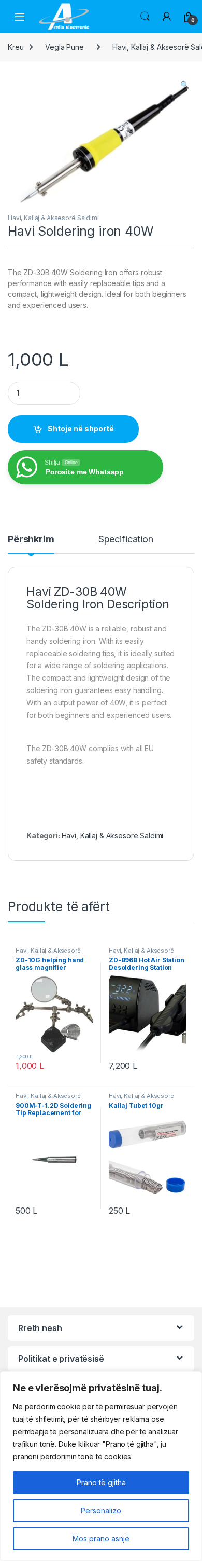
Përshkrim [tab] (31, 540)
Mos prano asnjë (101, 1538)
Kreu (15, 47)
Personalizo (101, 1510)
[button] (184, 84)
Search (145, 16)
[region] (101, 1466)
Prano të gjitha (101, 1482)
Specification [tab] (125, 540)
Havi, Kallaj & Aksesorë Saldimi (53, 218)
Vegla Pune (64, 47)
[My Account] (166, 16)
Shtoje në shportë (81, 428)
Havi (38, 592)
